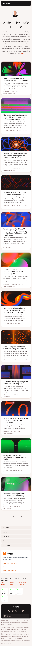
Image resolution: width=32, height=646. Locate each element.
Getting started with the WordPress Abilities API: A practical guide (13, 271)
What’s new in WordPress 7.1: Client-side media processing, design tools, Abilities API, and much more (15, 232)
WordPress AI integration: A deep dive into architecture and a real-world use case (14, 310)
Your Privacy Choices (22, 583)
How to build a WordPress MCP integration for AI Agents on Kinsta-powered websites (15, 156)
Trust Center (3, 583)
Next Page (26, 516)
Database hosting (8, 567)
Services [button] (6, 536)
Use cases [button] (6, 532)
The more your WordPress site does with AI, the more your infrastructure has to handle (15, 117)
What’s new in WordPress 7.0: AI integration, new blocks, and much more (15, 420)
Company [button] (6, 545)
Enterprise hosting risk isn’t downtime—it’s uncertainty (13, 495)
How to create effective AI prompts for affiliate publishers (15, 79)
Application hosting (9, 563)
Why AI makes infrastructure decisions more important (14, 193)
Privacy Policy (12, 583)
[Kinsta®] (6, 3)
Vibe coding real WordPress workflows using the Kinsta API (15, 348)
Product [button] (6, 527)
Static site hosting (8, 570)
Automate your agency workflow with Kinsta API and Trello (14, 457)
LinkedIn (22, 53)
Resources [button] (7, 541)
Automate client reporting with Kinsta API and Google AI (15, 383)
